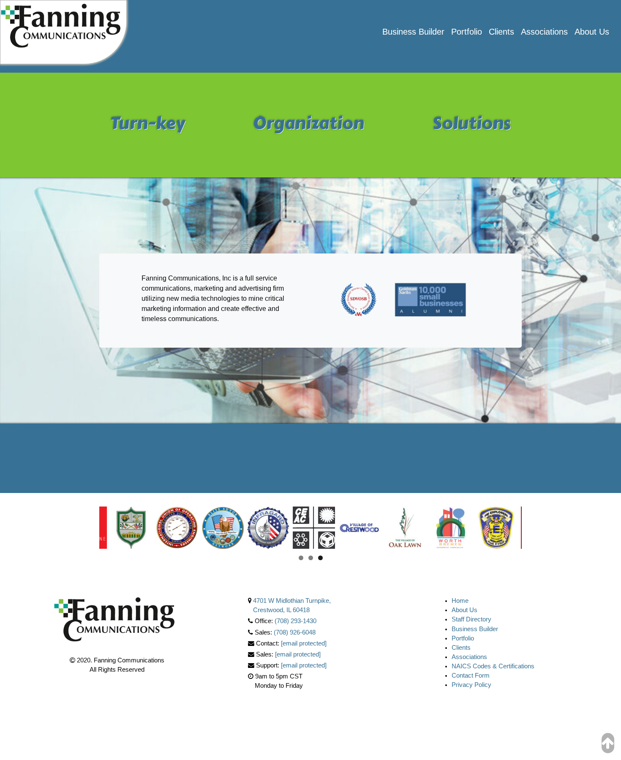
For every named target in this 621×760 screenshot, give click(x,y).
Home (460, 600)
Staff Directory (471, 619)
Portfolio (466, 31)
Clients (501, 31)
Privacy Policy (471, 684)
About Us (592, 31)
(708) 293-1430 (295, 621)
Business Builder (413, 31)
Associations (544, 31)
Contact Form (471, 675)
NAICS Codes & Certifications (493, 666)
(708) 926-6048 (295, 632)
